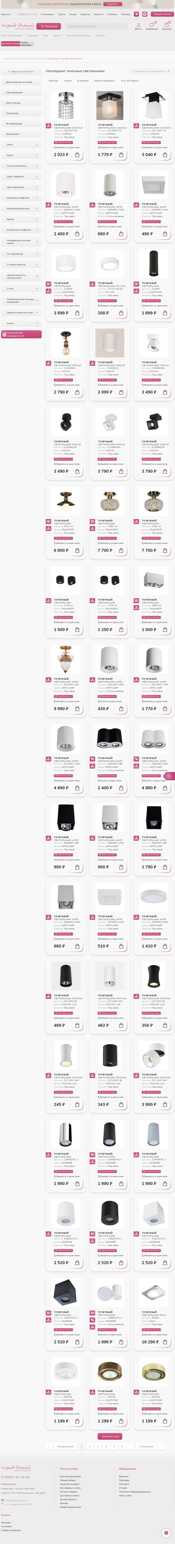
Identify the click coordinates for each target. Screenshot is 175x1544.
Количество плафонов (19, 229)
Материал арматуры (18, 208)
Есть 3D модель (129, 80)
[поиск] (122, 26)
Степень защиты (16, 264)
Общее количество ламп (20, 312)
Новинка (53, 80)
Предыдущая (65, 1446)
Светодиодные (14, 92)
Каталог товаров (68, 1491)
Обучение (6, 1522)
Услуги (61, 14)
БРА (46, 35)
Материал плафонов (18, 197)
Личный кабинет (68, 1480)
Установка (6, 1526)
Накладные (12, 113)
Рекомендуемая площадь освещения (20, 300)
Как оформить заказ (70, 1488)
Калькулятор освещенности (15, 334)
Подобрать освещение (82, 26)
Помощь (125, 14)
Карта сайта (125, 1495)
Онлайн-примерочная (70, 1507)
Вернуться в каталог (23, 71)
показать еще (110, 1436)
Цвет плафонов (15, 176)
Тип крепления (15, 253)
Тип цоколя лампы (17, 165)
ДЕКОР (56, 35)
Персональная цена (65, 142)
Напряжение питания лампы (18, 241)
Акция (72, 14)
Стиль (10, 288)
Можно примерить (104, 80)
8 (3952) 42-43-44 (27, 14)
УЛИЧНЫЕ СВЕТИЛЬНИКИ (78, 35)
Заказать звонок (162, 14)
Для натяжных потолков (19, 82)
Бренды (64, 1503)
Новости (98, 14)
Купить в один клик (111, 226)
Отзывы (123, 1488)
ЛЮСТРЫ (100, 35)
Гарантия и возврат (70, 1484)
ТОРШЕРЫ (33, 35)
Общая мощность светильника (16, 276)
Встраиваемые (14, 123)
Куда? (10, 155)
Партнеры (124, 1480)
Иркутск (5, 14)
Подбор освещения (25, 43)
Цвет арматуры (15, 187)
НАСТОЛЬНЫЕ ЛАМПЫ (11, 35)
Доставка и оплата (69, 1495)
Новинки (112, 14)
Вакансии (124, 1476)
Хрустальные (13, 102)
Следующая (146, 1446)
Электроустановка (10, 43)
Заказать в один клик (68, 147)
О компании (47, 14)
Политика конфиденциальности (135, 1491)
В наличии (83, 80)
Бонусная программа (70, 1476)
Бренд (10, 219)
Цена (10, 144)
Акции (68, 80)
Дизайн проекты (68, 1499)
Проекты (85, 14)
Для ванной (12, 134)
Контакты (124, 1484)
